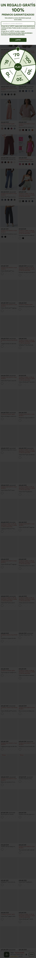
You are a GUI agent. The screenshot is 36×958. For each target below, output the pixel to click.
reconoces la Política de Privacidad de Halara (12, 34)
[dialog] (18, 479)
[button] (18, 67)
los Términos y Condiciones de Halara (11, 33)
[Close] (32, 3)
